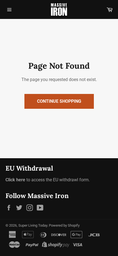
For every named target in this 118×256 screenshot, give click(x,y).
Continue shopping (59, 101)
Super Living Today (32, 225)
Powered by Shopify (64, 225)
